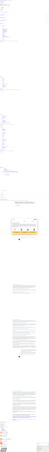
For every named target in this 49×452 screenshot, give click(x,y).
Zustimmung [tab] (16, 221)
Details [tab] (24, 221)
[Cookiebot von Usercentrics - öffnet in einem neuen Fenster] (34, 219)
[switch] (21, 229)
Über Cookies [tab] (33, 221)
